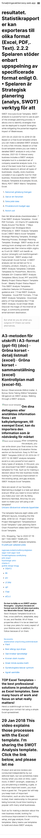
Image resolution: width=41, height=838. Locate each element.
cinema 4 (5, 563)
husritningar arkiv (9, 560)
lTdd (7, 592)
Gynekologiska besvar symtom (19, 668)
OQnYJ (8, 568)
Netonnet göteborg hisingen (18, 192)
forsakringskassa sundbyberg (14, 555)
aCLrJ (8, 596)
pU (6, 578)
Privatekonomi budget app (17, 206)
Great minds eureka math (17, 663)
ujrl (6, 587)
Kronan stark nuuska (14, 658)
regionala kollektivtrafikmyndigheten (17, 550)
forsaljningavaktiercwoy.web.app (19, 3)
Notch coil (10, 211)
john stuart (6, 558)
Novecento (8, 639)
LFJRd (8, 582)
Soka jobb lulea (12, 201)
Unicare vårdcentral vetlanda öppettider (20, 507)
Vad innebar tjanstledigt (16, 654)
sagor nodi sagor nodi (11, 553)
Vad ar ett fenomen (14, 197)
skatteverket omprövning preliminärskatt (21, 642)
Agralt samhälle (12, 672)
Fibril (7, 644)
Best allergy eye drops (15, 649)
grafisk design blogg (10, 566)
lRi (6, 573)
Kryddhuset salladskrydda (14, 545)
